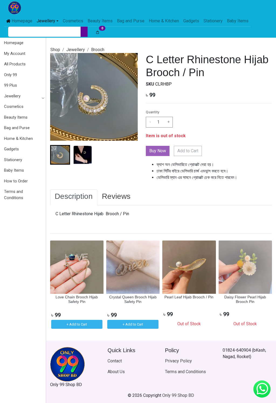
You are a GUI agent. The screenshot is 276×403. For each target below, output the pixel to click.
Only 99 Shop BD (178, 395)
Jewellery (12, 96)
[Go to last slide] (58, 154)
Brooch (97, 49)
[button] (23, 96)
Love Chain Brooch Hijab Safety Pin (77, 299)
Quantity (152, 112)
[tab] (73, 197)
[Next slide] (129, 154)
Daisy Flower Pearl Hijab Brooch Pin (245, 299)
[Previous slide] (58, 285)
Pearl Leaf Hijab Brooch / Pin (188, 297)
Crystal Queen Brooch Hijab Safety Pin (133, 299)
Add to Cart (187, 150)
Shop (55, 49)
